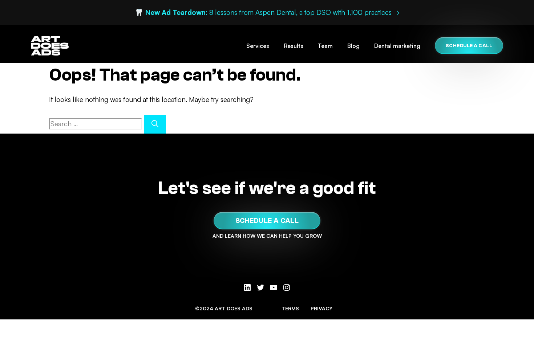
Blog (353, 45)
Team (325, 45)
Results (293, 45)
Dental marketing (397, 45)
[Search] (155, 124)
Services (257, 45)
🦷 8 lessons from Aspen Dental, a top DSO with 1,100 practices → (267, 12)
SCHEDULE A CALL (469, 45)
